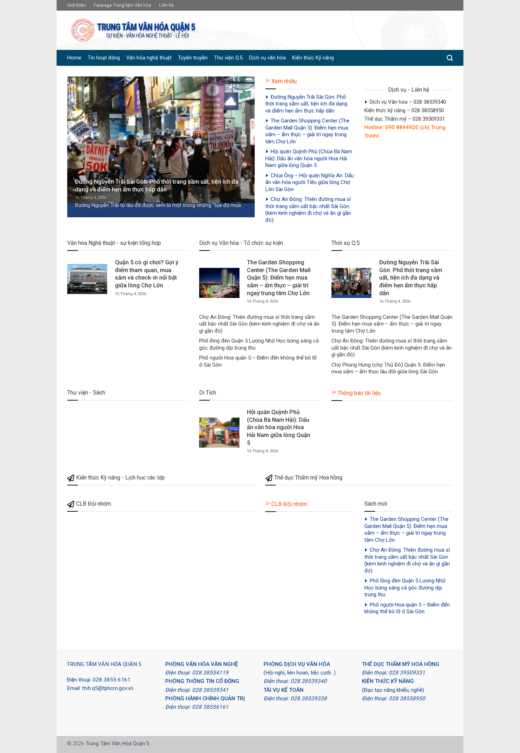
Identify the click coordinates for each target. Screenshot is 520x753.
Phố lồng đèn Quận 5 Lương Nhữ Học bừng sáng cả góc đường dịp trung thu (259, 344)
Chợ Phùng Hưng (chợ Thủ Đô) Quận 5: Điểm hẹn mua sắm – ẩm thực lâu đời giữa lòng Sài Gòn (388, 368)
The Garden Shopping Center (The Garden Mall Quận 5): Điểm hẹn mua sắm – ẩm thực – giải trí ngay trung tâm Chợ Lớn (307, 131)
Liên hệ (166, 5)
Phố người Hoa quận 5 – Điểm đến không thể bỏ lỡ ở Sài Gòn (258, 361)
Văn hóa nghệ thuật (149, 58)
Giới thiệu (76, 5)
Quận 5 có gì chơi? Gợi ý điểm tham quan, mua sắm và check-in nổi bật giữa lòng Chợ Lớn (146, 274)
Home (74, 58)
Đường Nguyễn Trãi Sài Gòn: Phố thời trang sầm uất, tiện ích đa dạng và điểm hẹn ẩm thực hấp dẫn (156, 185)
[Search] (450, 58)
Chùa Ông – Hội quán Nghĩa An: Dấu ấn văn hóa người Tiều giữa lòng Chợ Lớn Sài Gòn (309, 182)
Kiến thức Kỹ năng (313, 58)
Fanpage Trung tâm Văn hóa (122, 5)
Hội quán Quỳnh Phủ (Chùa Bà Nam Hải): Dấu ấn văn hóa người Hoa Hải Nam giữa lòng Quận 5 (308, 158)
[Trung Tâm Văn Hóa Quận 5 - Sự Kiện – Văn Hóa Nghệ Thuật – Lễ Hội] (134, 30)
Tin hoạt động (104, 58)
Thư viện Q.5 (228, 58)
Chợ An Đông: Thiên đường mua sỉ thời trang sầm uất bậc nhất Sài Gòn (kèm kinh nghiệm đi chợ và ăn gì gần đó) (308, 209)
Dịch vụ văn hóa (267, 58)
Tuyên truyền (193, 58)
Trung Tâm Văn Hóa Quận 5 (117, 744)
